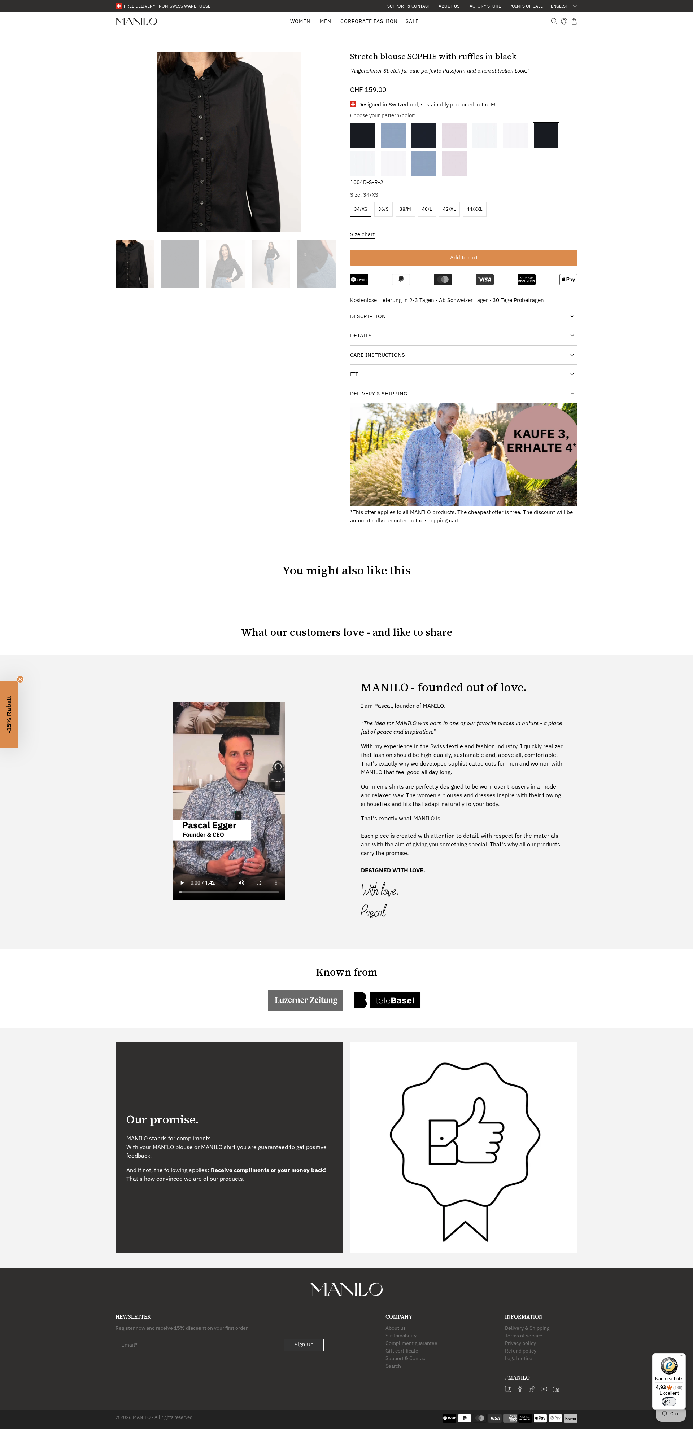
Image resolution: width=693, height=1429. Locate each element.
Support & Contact (408, 6)
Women (300, 21)
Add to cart (464, 257)
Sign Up (304, 1344)
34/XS (360, 209)
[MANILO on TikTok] (532, 1390)
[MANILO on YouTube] (544, 1390)
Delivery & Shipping (378, 393)
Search (393, 1366)
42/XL (449, 209)
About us (449, 6)
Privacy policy (520, 1343)
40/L (427, 209)
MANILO (142, 1417)
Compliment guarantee (411, 1343)
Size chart (362, 234)
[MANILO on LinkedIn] (556, 1390)
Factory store (484, 6)
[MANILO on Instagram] (508, 1390)
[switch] (669, 1401)
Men (325, 21)
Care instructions (377, 354)
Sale (412, 21)
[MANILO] (136, 21)
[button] (9, 714)
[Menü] (681, 1357)
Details (361, 335)
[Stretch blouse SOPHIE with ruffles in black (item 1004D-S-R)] (229, 142)
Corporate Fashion (369, 21)
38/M (405, 209)
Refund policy (520, 1350)
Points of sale (526, 6)
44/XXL (475, 209)
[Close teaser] (20, 679)
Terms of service (523, 1335)
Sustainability (401, 1335)
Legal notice (518, 1358)
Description (368, 316)
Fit (354, 374)
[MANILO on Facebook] (520, 1390)
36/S (383, 209)
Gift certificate (401, 1350)
